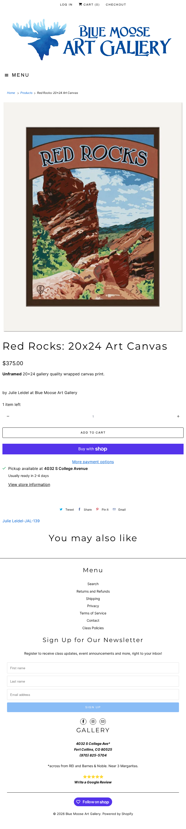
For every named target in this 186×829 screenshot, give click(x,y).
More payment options (93, 461)
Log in (66, 4)
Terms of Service (93, 613)
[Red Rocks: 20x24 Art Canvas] (93, 217)
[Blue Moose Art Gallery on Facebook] (83, 721)
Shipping (93, 598)
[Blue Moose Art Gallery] (93, 40)
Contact (93, 620)
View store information (29, 484)
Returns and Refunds (93, 591)
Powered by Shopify (117, 814)
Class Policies (93, 628)
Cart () (91, 4)
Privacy (93, 606)
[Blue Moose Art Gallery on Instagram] (93, 721)
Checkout (116, 4)
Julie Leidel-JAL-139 (21, 520)
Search (93, 584)
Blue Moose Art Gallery (83, 814)
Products (26, 93)
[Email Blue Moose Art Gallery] (103, 721)
